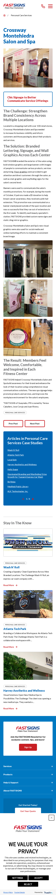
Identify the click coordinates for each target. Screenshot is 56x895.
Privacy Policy (8, 892)
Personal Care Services (15, 413)
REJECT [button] (28, 884)
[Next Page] (33, 499)
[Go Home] (4, 15)
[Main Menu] (50, 6)
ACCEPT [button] (38, 877)
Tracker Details (19, 892)
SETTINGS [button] (17, 877)
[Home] (14, 6)
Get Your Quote (28, 811)
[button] (51, 817)
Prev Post (13, 423)
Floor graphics (20, 172)
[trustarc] (48, 892)
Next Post (35, 423)
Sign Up (28, 747)
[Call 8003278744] (43, 6)
